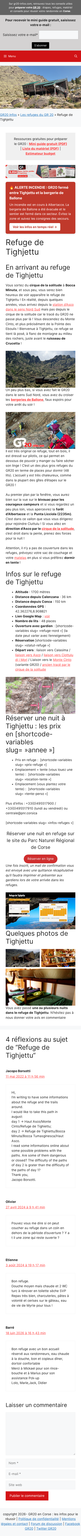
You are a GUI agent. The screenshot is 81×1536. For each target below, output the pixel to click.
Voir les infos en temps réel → (35, 227)
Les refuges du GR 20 (36, 115)
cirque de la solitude (58, 529)
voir (47, 616)
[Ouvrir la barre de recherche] (76, 56)
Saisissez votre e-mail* (20, 35)
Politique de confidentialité (38, 1519)
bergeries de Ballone (27, 400)
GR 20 (36, 7)
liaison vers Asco (28, 655)
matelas (20, 558)
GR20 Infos (8, 115)
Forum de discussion (46, 1524)
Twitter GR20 (46, 1528)
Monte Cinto (62, 660)
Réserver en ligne (41, 859)
